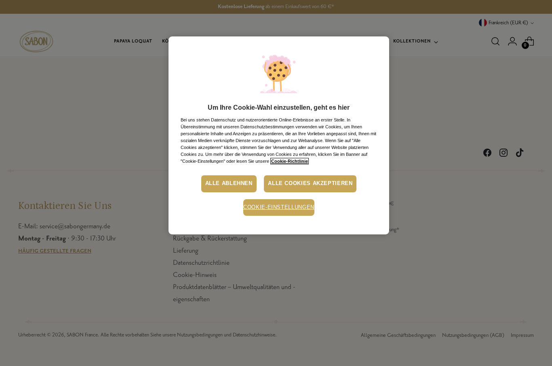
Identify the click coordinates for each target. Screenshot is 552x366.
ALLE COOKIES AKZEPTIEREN (310, 183)
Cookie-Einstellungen (278, 207)
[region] (279, 135)
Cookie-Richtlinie (289, 161)
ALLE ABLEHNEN (229, 183)
